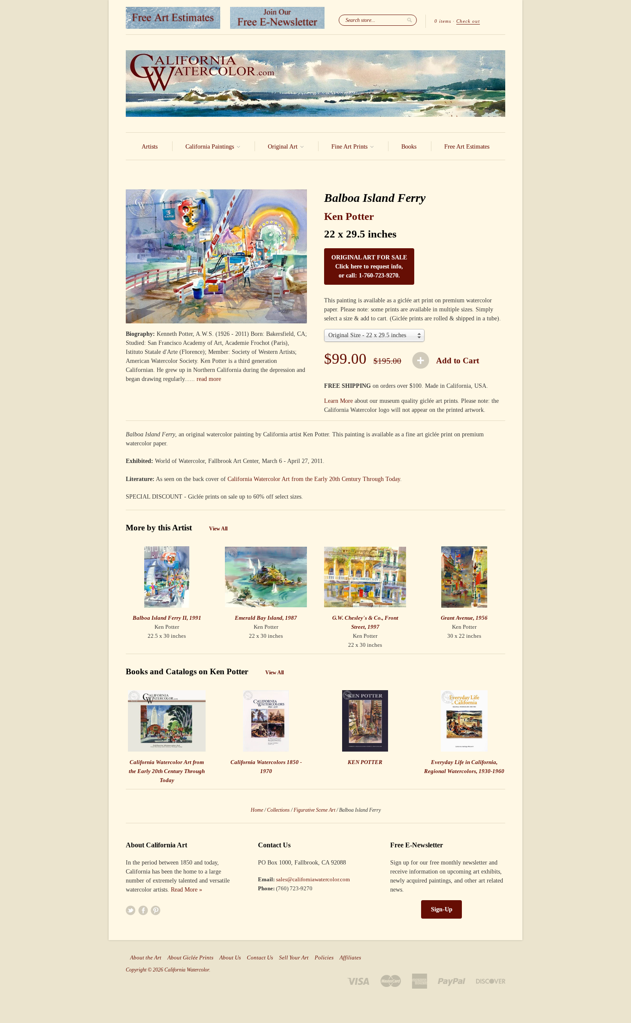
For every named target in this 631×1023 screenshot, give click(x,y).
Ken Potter (349, 216)
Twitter (131, 910)
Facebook (143, 910)
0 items (442, 21)
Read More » (186, 889)
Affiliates (350, 958)
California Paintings (210, 146)
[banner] (315, 83)
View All (218, 529)
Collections (278, 810)
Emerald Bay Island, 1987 (266, 618)
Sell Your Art (294, 958)
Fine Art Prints (350, 146)
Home (257, 810)
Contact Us (260, 958)
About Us (230, 958)
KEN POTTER (365, 762)
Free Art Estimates (466, 146)
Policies (324, 958)
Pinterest (156, 910)
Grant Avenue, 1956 (464, 618)
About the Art (145, 958)
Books (408, 146)
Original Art (283, 146)
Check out (468, 21)
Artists (150, 146)
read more (209, 379)
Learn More (338, 401)
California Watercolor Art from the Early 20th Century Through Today (314, 479)
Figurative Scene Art (314, 810)
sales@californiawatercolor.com (313, 879)
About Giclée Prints (190, 958)
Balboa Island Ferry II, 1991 (167, 618)
